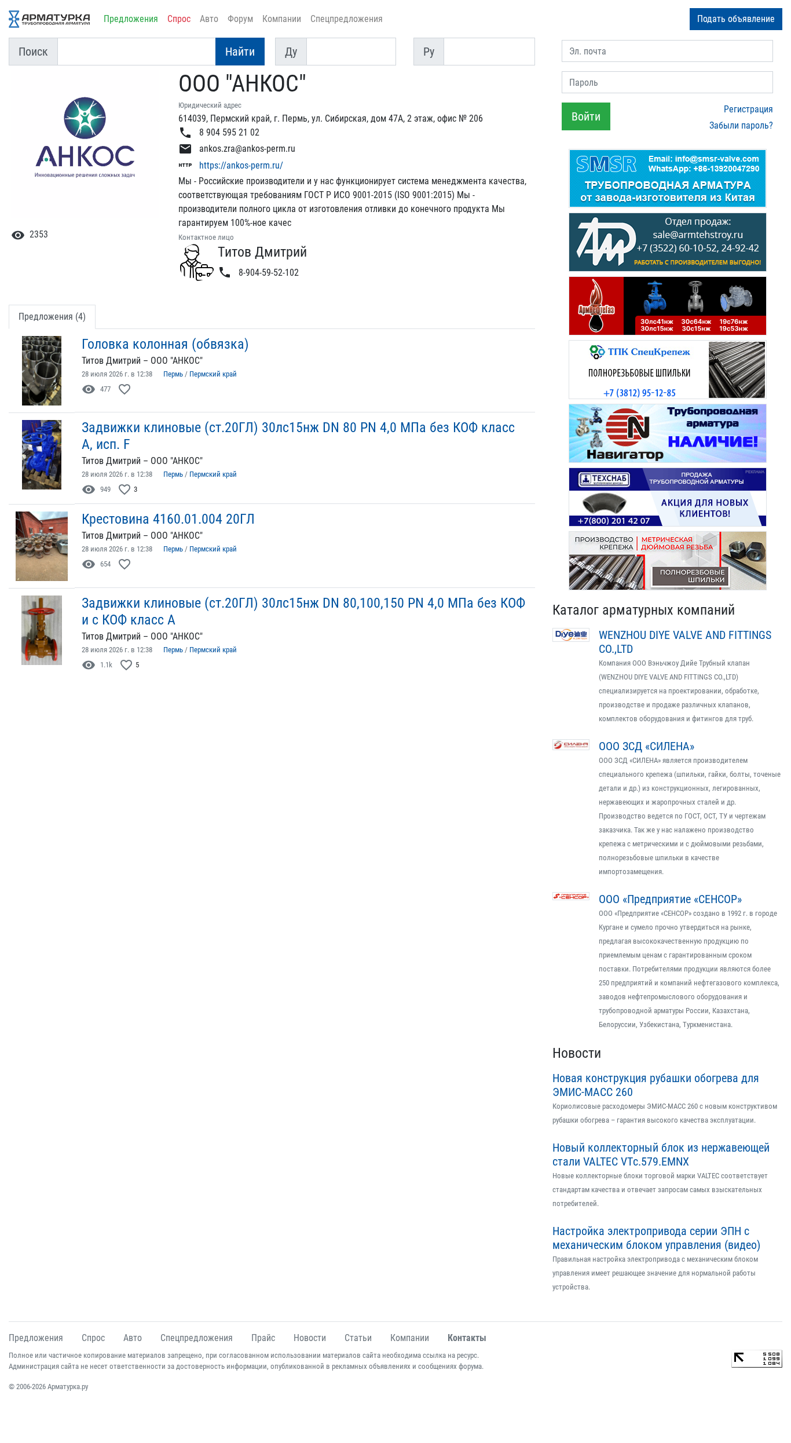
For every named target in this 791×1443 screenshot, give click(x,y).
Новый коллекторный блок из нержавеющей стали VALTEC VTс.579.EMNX (661, 1154)
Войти (586, 116)
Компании (281, 18)
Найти (240, 52)
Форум (240, 18)
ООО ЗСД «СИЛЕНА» (646, 746)
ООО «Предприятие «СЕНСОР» (670, 899)
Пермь (173, 374)
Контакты (467, 1337)
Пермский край (213, 374)
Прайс (263, 1337)
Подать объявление (736, 18)
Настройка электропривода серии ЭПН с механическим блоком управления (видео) (656, 1238)
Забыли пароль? (741, 125)
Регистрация (748, 109)
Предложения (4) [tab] (52, 316)
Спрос (179, 18)
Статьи (358, 1337)
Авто (209, 18)
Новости (576, 1053)
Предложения (131, 18)
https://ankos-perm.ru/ (241, 165)
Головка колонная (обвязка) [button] (165, 344)
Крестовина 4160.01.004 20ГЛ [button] (168, 519)
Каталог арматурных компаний (643, 610)
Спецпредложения (346, 18)
